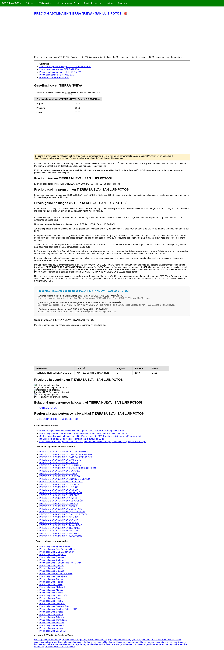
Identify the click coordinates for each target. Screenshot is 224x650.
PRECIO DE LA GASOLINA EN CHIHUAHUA (60, 465)
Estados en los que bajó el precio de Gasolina (165, 642)
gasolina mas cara (136, 644)
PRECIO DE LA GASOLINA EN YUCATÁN (59, 533)
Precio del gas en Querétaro (52, 604)
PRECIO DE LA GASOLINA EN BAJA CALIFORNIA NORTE (67, 454)
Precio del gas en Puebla (51, 601)
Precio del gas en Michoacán (52, 587)
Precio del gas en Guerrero (51, 579)
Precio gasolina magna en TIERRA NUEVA (59, 69)
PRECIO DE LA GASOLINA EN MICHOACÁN (60, 492)
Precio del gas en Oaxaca (51, 598)
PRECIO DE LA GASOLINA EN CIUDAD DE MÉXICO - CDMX (68, 468)
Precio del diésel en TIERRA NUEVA (56, 75)
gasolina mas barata (155, 644)
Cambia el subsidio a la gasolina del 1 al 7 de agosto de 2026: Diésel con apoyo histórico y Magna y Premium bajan (92, 442)
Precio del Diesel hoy (97, 640)
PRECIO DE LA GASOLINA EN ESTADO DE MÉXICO (64, 479)
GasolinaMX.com (11, 3)
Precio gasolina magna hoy (74, 640)
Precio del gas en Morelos (51, 590)
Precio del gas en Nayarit (51, 593)
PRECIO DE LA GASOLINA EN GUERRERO (60, 484)
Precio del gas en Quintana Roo (54, 606)
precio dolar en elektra (133, 642)
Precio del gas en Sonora (51, 614)
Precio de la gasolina (65, 647)
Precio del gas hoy (92, 3)
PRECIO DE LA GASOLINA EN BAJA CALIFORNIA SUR (65, 457)
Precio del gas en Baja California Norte (57, 549)
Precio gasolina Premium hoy (47, 640)
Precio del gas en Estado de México (55, 574)
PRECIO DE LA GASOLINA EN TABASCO (59, 522)
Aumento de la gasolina (63, 644)
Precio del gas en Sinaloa (51, 612)
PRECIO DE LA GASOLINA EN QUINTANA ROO (62, 512)
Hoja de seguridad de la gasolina (90, 644)
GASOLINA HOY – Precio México (165, 640)
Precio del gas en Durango (51, 571)
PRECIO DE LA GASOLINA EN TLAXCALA (59, 528)
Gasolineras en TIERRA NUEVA (54, 77)
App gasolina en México (119, 640)
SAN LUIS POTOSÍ (48, 408)
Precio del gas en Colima (51, 568)
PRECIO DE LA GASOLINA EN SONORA (58, 520)
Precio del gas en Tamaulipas (53, 620)
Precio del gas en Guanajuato (53, 576)
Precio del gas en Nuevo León (53, 595)
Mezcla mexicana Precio (68, 3)
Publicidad (50, 647)
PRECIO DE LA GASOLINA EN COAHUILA (59, 471)
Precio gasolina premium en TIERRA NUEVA (60, 72)
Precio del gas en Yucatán (51, 628)
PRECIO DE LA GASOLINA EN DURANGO (59, 476)
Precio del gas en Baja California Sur (56, 552)
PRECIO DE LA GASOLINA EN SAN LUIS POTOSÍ (63, 514)
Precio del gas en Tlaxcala (51, 623)
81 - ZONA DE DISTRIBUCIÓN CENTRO (58, 419)
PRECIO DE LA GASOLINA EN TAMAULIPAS (60, 525)
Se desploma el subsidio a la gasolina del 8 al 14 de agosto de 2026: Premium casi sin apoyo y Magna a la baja (90, 436)
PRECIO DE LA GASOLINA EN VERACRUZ (60, 531)
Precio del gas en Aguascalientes (54, 546)
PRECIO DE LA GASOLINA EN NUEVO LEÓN (61, 501)
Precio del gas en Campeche (52, 554)
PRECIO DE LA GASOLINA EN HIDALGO (58, 487)
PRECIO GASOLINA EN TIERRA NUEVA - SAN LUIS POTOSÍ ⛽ (80, 13)
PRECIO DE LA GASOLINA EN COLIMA (58, 473)
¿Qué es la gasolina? (140, 640)
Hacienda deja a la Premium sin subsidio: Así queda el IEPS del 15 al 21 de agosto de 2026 (81, 431)
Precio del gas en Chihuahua (52, 560)
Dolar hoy (122, 3)
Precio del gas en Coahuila (51, 565)
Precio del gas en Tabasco (51, 617)
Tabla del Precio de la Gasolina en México (103, 642)
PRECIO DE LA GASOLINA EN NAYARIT (58, 498)
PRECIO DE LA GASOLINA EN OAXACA (58, 503)
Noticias (109, 3)
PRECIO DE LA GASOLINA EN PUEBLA (58, 506)
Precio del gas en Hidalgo (51, 582)
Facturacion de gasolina (117, 644)
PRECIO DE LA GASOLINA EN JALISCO (58, 490)
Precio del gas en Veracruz (51, 625)
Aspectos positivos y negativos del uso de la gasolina (58, 642)
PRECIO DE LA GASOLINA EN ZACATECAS (60, 536)
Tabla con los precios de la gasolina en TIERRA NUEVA (65, 67)
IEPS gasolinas (45, 3)
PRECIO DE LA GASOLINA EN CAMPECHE (60, 460)
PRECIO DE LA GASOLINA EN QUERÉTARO (60, 509)
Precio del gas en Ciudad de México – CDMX (60, 563)
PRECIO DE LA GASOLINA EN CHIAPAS (58, 463)
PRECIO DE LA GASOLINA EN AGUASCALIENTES (63, 452)
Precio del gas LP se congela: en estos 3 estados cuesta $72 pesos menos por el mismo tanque (83, 433)
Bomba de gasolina (43, 644)
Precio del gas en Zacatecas (52, 631)
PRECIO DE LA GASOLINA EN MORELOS (59, 495)
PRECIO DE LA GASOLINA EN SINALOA (58, 517)
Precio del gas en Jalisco (50, 584)
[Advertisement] (112, 35)
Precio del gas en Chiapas (51, 557)
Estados (29, 3)
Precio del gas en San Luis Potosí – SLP (58, 609)
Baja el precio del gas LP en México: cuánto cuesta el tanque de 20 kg (71, 439)
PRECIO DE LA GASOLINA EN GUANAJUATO (61, 482)
